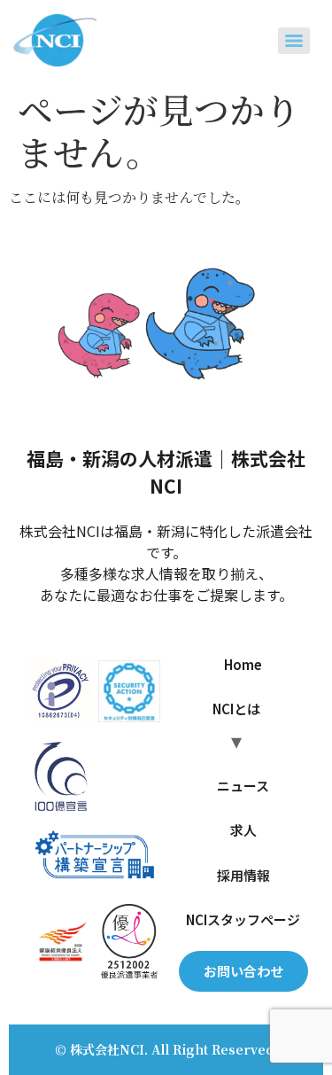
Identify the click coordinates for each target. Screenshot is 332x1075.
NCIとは (236, 708)
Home (243, 664)
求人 (243, 830)
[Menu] (294, 40)
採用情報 (243, 875)
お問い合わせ (243, 971)
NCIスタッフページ (243, 919)
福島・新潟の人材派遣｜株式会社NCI (166, 472)
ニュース (243, 785)
